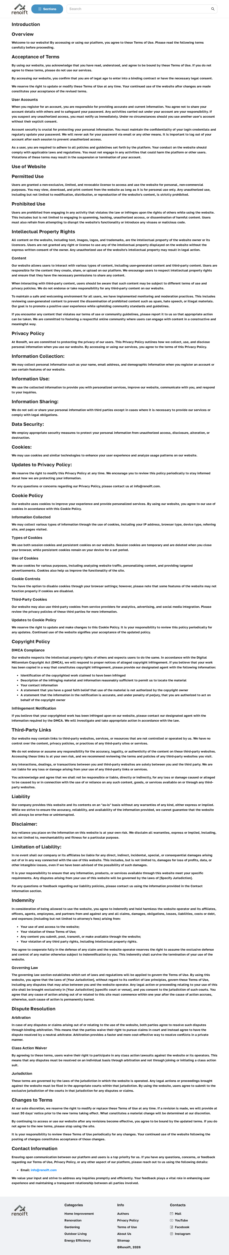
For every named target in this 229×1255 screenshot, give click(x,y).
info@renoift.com (44, 1170)
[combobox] (139, 9)
